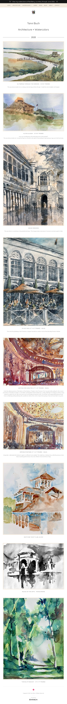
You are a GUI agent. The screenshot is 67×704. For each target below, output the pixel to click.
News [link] (40, 5)
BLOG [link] (45, 5)
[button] (26, 5)
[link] (33, 12)
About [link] (51, 5)
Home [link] (8, 5)
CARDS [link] (35, 5)
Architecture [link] (16, 5)
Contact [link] (57, 5)
